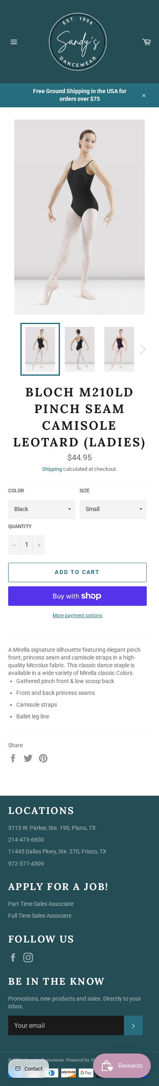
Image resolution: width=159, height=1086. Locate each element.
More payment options (77, 615)
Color (16, 491)
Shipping (52, 469)
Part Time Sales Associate (40, 904)
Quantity (19, 526)
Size (85, 491)
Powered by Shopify (86, 1060)
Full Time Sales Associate (39, 915)
